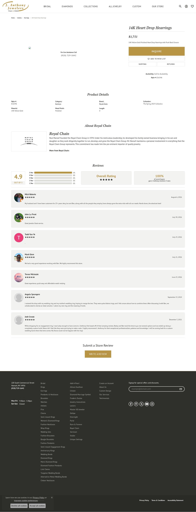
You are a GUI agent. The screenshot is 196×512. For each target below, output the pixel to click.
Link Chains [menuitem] (45, 469)
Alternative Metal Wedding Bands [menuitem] (54, 477)
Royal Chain (103, 104)
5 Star (31, 173)
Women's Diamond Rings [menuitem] (50, 420)
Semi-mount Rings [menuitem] (48, 417)
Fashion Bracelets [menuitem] (48, 435)
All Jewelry (115, 6)
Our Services (104, 394)
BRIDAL (47, 6)
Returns (171, 64)
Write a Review (98, 354)
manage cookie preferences (26, 500)
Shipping (143, 64)
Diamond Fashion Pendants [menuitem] (51, 465)
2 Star (31, 181)
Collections (91, 6)
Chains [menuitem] (43, 413)
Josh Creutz (29, 316)
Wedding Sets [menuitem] (46, 432)
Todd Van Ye (30, 234)
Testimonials (104, 398)
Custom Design (105, 391)
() (74, 173)
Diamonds (67, 6)
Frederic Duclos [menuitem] (76, 398)
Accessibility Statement (175, 500)
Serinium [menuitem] (73, 432)
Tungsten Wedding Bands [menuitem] (50, 473)
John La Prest (30, 214)
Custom (137, 6)
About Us (102, 387)
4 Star (31, 175)
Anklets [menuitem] (44, 406)
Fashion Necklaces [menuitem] (48, 424)
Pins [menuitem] (42, 409)
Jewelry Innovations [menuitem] (77, 402)
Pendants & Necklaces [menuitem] (49, 394)
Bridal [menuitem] (43, 383)
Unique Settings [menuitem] (76, 439)
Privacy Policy (144, 500)
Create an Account (106, 383)
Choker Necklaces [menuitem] (48, 480)
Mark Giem (29, 254)
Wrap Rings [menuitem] (45, 428)
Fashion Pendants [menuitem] (47, 443)
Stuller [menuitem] (72, 435)
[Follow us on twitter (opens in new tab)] (141, 404)
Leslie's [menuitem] (73, 406)
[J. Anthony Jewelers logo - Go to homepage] (15, 6)
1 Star (31, 183)
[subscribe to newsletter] (180, 389)
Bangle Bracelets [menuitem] (47, 439)
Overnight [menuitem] (74, 417)
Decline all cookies (19, 506)
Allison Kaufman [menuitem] (76, 387)
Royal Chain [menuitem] (74, 428)
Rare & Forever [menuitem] (76, 424)
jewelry (19, 18)
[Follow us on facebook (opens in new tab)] (131, 404)
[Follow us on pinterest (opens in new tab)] (136, 404)
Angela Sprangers (32, 294)
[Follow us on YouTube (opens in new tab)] (147, 404)
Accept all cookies (37, 506)
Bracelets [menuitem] (44, 398)
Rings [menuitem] (43, 387)
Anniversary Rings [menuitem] (48, 450)
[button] (180, 6)
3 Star (31, 178)
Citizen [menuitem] (72, 391)
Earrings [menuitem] (44, 391)
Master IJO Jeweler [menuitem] (77, 409)
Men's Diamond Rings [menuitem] (49, 462)
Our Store (158, 6)
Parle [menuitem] (72, 420)
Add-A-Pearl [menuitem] (74, 383)
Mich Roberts (30, 194)
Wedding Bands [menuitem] (46, 454)
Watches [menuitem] (44, 402)
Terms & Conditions (158, 500)
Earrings (26, 18)
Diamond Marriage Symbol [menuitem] (80, 394)
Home (13, 18)
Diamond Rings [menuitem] (46, 458)
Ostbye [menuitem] (72, 413)
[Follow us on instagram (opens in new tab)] (152, 404)
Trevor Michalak (31, 274)
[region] (69, 48)
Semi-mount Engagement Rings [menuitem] (53, 447)
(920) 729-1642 (68, 55)
